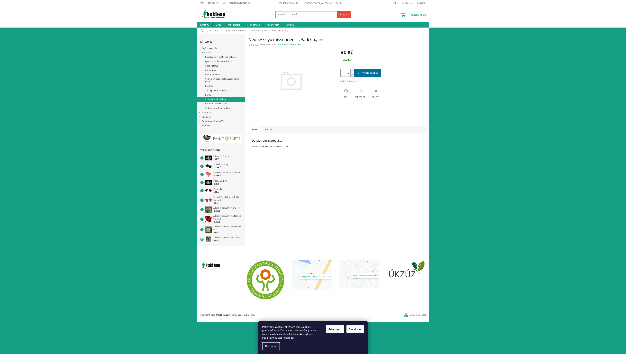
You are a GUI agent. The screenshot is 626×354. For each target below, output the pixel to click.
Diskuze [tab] (268, 129)
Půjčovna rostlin (210, 48)
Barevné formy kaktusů (216, 103)
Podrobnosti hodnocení (288, 44)
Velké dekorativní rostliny (217, 108)
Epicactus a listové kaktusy (218, 61)
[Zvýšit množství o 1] (352, 71)
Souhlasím (355, 329)
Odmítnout (334, 329)
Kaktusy (206, 52)
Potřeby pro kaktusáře (213, 121)
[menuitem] (204, 25)
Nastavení (271, 346)
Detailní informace (349, 81)
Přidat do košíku (370, 72)
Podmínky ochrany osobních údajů (323, 3)
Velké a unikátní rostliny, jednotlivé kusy (222, 80)
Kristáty (209, 86)
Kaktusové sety (213, 74)
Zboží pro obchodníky (216, 90)
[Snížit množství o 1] (352, 75)
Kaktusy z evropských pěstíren (220, 57)
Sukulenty (207, 117)
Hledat (344, 14)
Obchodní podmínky (289, 3)
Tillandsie (206, 112)
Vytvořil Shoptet (418, 315)
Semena (206, 125)
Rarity (208, 95)
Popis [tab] (254, 129)
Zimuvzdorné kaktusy (215, 99)
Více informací (286, 338)
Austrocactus (211, 66)
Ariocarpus (210, 70)
